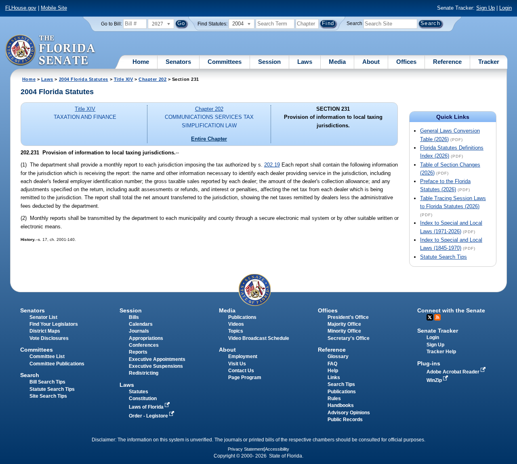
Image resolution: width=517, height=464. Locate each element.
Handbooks (341, 405)
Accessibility (277, 449)
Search (354, 23)
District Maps (44, 331)
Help (333, 370)
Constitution (143, 398)
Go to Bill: (111, 23)
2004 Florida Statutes (83, 79)
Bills (134, 317)
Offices (406, 61)
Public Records (345, 419)
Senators (178, 61)
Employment (242, 356)
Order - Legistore (149, 415)
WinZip (435, 380)
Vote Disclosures (49, 338)
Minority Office (344, 331)
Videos (236, 324)
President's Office (348, 317)
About (371, 61)
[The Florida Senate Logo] (50, 50)
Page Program (244, 377)
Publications (242, 317)
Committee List (47, 356)
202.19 (272, 165)
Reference (447, 61)
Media (337, 61)
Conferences (144, 345)
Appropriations (146, 338)
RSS (437, 317)
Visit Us (237, 363)
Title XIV (123, 79)
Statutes (138, 391)
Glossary (338, 356)
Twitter (430, 317)
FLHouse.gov (20, 8)
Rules (334, 398)
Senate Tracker (437, 330)
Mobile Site (54, 8)
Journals (139, 331)
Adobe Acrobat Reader (454, 371)
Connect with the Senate (451, 310)
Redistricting (143, 373)
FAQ (332, 363)
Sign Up (485, 8)
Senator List (43, 317)
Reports (138, 352)
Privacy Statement (246, 449)
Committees (225, 61)
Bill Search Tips (47, 382)
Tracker (488, 61)
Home (140, 61)
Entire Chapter (209, 139)
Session (269, 61)
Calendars (141, 324)
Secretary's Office (349, 338)
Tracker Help (441, 351)
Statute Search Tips (443, 257)
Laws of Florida (147, 407)
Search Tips (341, 384)
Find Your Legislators (53, 324)
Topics (235, 331)
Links (334, 377)
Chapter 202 (152, 79)
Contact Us (241, 370)
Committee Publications (56, 363)
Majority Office (344, 324)
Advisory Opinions (349, 412)
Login (505, 8)
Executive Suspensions (156, 366)
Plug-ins (428, 363)
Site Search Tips (48, 396)
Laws (304, 61)
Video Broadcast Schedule (258, 338)
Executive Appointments (157, 359)
